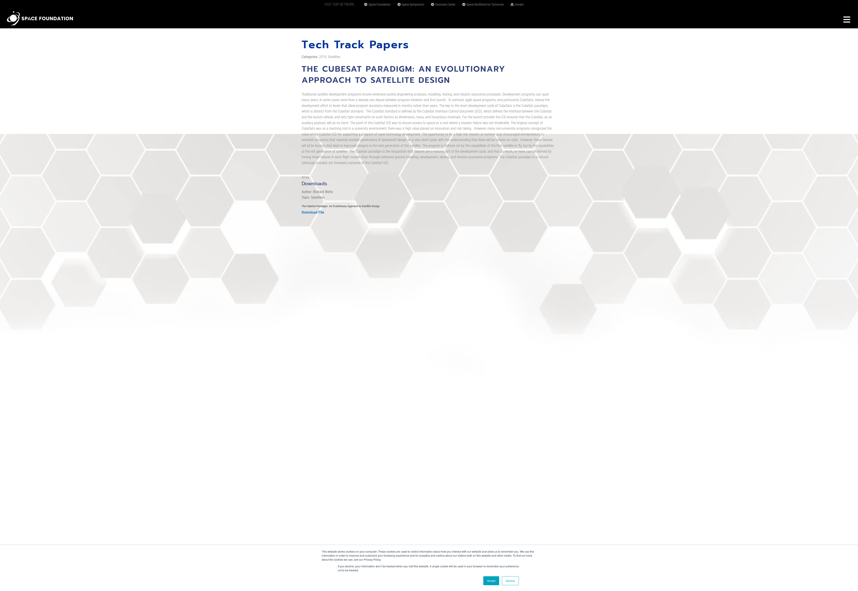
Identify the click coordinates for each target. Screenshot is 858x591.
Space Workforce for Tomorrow (485, 4)
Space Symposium (412, 4)
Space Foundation (379, 4)
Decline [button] (510, 581)
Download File (313, 212)
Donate (519, 4)
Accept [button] (491, 581)
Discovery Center (445, 4)
